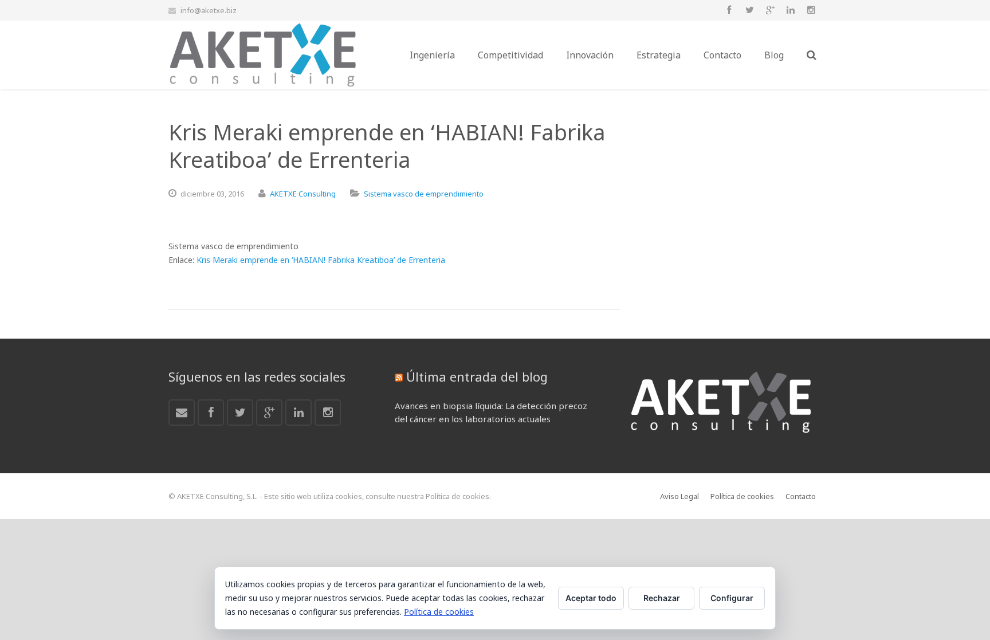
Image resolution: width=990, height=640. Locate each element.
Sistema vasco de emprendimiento (424, 194)
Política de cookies (439, 611)
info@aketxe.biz (208, 10)
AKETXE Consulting (303, 194)
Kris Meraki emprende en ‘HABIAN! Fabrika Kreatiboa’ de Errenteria (321, 259)
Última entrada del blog (477, 376)
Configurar (731, 598)
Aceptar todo (590, 598)
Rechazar (661, 598)
